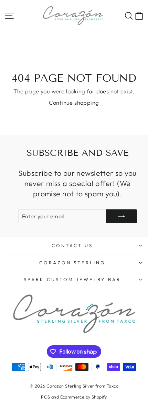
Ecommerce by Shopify (83, 397)
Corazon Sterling (72, 262)
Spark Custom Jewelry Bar (72, 279)
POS (45, 397)
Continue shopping (74, 102)
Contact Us (72, 245)
